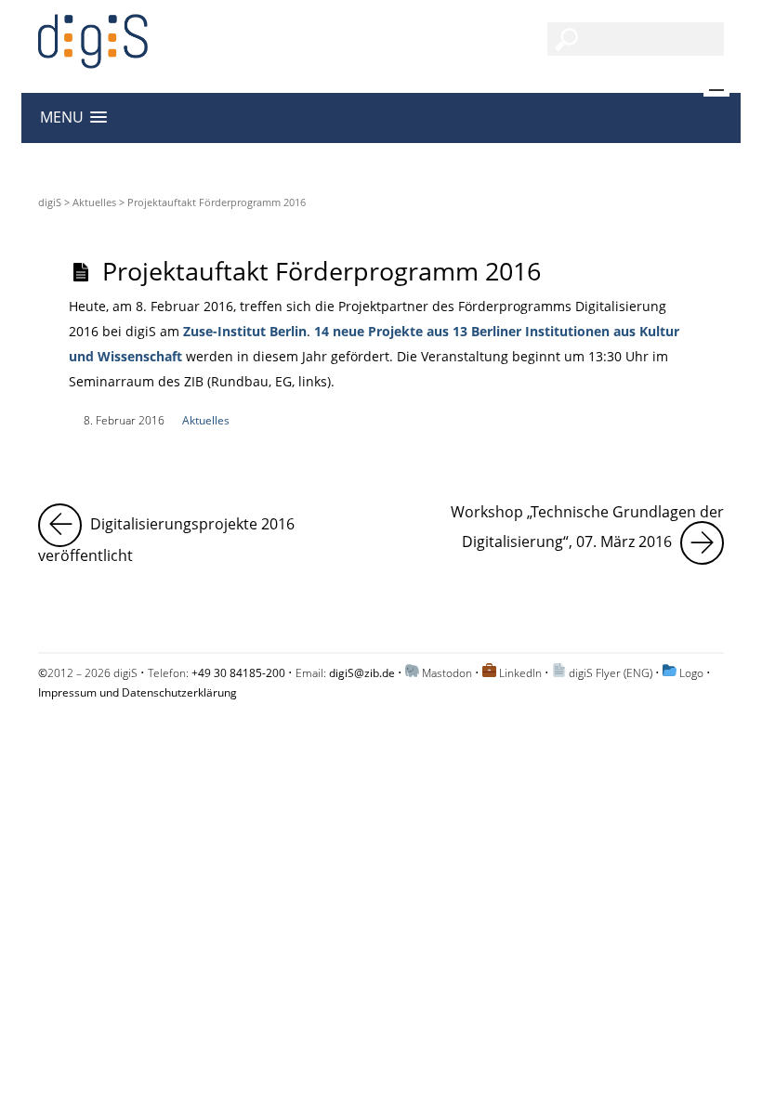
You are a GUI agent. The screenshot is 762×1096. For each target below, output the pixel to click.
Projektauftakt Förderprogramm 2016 (321, 271)
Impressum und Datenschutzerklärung (137, 692)
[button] (73, 117)
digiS (49, 202)
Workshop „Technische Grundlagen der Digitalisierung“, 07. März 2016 (587, 527)
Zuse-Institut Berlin (245, 331)
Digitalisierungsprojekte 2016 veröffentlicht (202, 534)
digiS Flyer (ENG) (610, 673)
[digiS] (93, 58)
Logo (691, 673)
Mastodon (447, 673)
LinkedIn (520, 673)
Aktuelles (94, 202)
